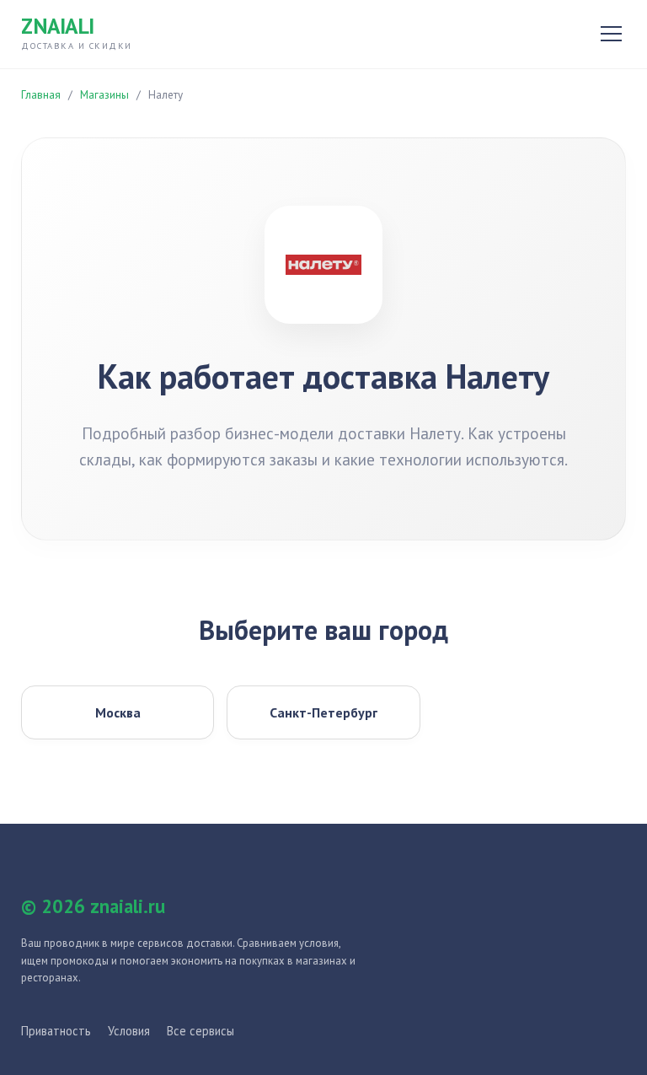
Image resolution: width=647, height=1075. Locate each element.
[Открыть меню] (611, 34)
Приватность (56, 1031)
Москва (118, 712)
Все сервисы (200, 1031)
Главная (41, 95)
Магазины (104, 95)
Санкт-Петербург (323, 712)
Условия (129, 1031)
